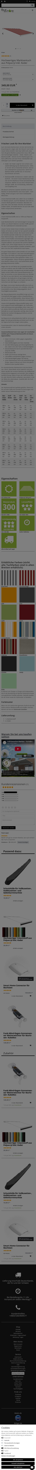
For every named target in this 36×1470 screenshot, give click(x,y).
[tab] (18, 126)
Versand (18, 1331)
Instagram (18, 1396)
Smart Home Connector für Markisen (16, 986)
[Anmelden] (2, 1)
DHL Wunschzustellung (11, 1448)
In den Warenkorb (21, 105)
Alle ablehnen (18, 1467)
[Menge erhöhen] (7, 104)
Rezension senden (8, 828)
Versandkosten (15, 91)
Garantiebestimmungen (18, 1368)
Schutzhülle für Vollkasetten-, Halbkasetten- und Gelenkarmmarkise (17, 890)
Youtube (18, 1398)
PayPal (6, 1451)
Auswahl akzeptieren (18, 1463)
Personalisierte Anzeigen (12, 1443)
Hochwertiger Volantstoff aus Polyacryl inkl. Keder (17, 939)
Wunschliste (6, 115)
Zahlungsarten (18, 1333)
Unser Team (18, 1383)
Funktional (7, 1453)
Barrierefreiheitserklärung (18, 1361)
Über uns (18, 1381)
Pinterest (18, 1402)
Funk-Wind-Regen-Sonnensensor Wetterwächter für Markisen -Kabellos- (17, 1035)
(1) (10, 56)
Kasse (18, 1350)
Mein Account (18, 1344)
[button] (18, 111)
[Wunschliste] (27, 1)
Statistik (6, 1440)
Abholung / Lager (18, 1337)
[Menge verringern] (7, 106)
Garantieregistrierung (18, 1367)
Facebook (18, 1394)
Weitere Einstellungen (8, 1456)
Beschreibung (7, 126)
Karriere (18, 1387)
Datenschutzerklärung (18, 1363)
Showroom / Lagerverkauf (18, 1335)
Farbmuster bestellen (20, 709)
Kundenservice (18, 1379)
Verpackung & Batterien (18, 1370)
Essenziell (7, 1438)
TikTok (18, 1400)
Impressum (18, 1357)
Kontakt (18, 1329)
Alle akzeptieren (18, 1460)
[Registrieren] (5, 1)
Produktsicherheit (8, 131)
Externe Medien (9, 1445)
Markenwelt (18, 1385)
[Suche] (32, 5)
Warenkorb (18, 1348)
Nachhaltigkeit (18, 1389)
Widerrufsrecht (18, 1359)
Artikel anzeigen (18, 901)
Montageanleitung (8, 137)
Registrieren (18, 1346)
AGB (18, 1365)
